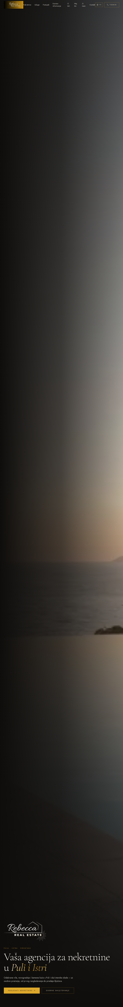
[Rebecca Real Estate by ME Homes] (13, 5)
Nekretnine (27, 5)
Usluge (37, 5)
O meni (84, 4)
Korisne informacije (57, 4)
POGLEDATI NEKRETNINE (20, 990)
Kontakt (92, 5)
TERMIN (113, 5)
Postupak (46, 5)
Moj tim (75, 4)
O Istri (68, 4)
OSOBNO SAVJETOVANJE (58, 990)
